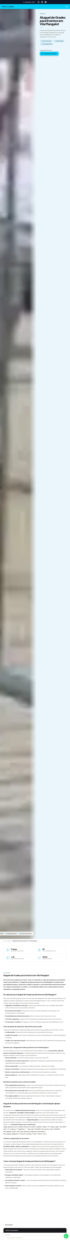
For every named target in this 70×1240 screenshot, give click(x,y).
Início (4, 941)
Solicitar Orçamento (50, 53)
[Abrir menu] (66, 6)
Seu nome (7, 1235)
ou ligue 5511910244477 (46, 50)
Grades (9, 941)
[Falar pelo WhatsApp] (66, 1236)
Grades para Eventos (34, 982)
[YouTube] (45, 2)
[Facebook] (42, 2)
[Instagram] (38, 2)
